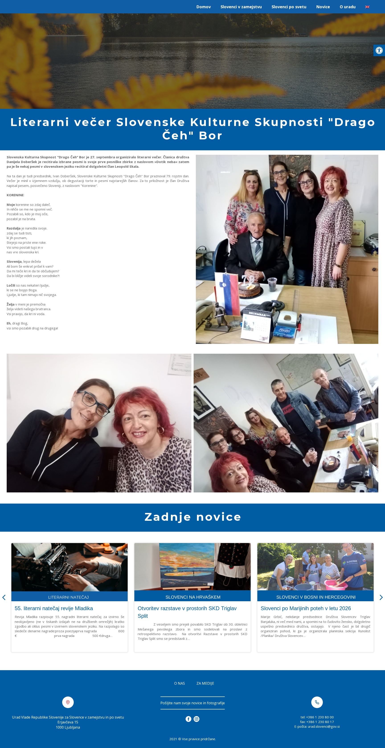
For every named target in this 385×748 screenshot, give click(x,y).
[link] (379, 50)
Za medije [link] (205, 683)
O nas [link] (179, 683)
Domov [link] (203, 6)
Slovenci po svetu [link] (289, 6)
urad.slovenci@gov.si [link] (324, 726)
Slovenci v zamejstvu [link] (241, 6)
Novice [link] (323, 6)
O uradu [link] (348, 6)
